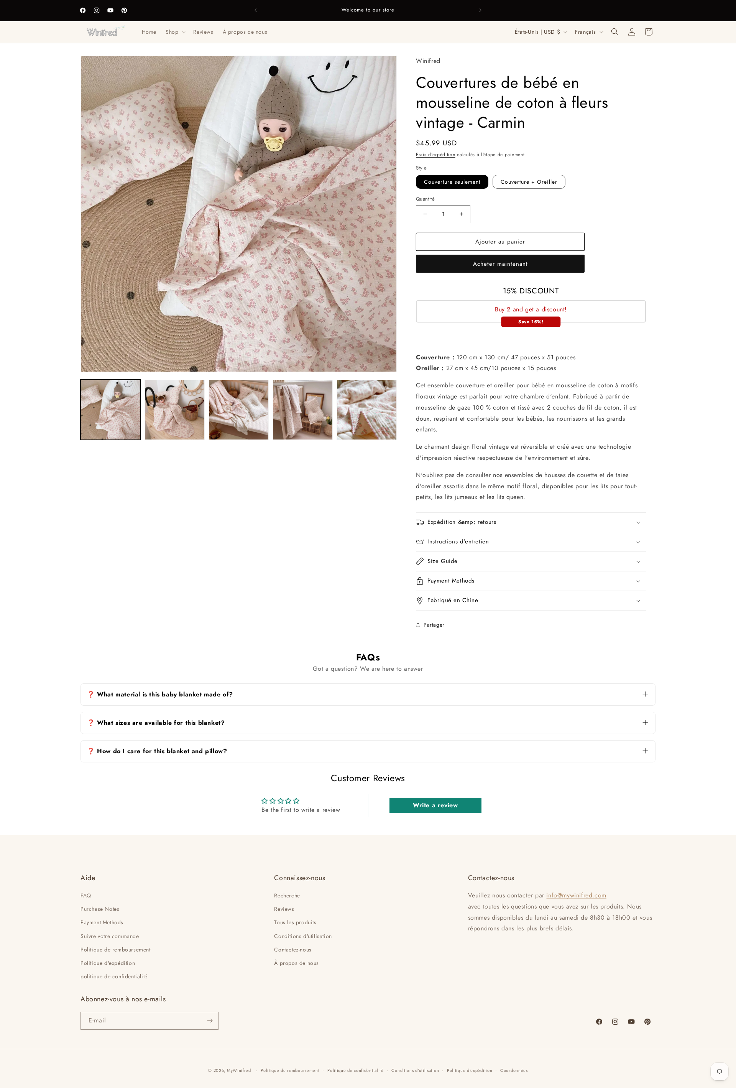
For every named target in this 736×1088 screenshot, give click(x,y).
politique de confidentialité (114, 976)
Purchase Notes (99, 909)
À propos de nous (296, 963)
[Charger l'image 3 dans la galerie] (239, 410)
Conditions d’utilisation (415, 1070)
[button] (175, 32)
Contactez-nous (292, 949)
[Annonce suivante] (480, 10)
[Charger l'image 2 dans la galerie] (175, 410)
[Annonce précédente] (255, 10)
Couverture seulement (452, 182)
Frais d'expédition (435, 154)
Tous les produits (295, 922)
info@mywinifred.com (576, 895)
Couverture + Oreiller (529, 182)
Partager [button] (434, 625)
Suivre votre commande (109, 936)
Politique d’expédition (469, 1070)
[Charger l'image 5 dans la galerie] (367, 410)
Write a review (435, 805)
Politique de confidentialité (355, 1070)
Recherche (287, 895)
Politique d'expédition (107, 963)
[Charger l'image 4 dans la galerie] (303, 410)
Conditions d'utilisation (303, 936)
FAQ (85, 895)
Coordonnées (514, 1070)
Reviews (284, 909)
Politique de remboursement (115, 949)
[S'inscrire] (209, 1021)
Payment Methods (101, 922)
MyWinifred (239, 1070)
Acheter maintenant (500, 264)
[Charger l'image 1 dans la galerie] (110, 410)
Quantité (425, 198)
